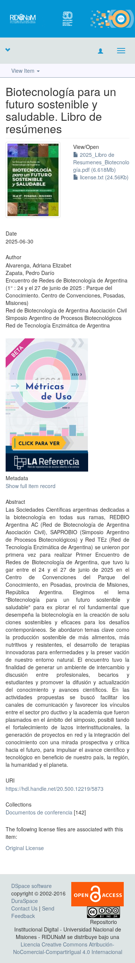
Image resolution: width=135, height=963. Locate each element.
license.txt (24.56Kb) (103, 177)
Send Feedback (32, 911)
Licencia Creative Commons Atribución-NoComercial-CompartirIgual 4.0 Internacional (67, 947)
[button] (7, 49)
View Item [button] (23, 70)
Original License (25, 848)
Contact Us (24, 908)
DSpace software (31, 885)
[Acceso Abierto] (97, 893)
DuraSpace (24, 900)
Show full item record (31, 486)
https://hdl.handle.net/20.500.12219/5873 (55, 788)
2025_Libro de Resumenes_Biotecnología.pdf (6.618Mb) (101, 162)
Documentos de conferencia (39, 812)
